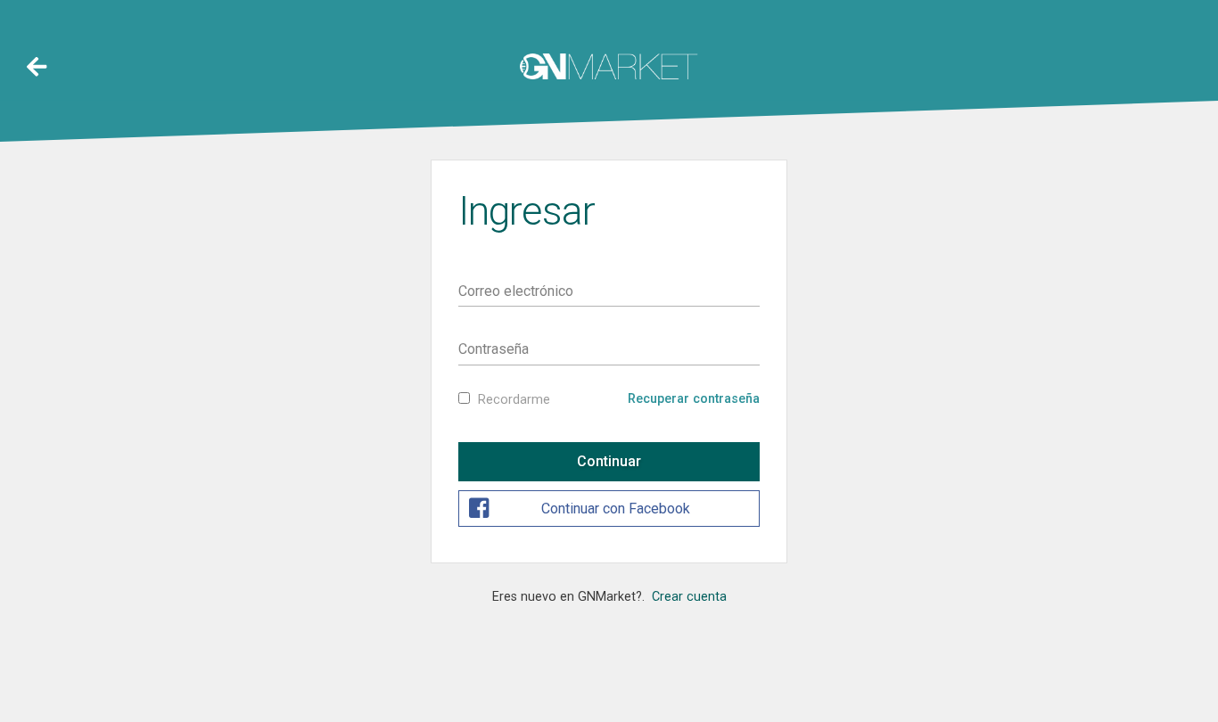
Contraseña (493, 348)
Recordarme (514, 399)
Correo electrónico (515, 291)
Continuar (609, 461)
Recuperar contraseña (694, 399)
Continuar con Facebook (615, 508)
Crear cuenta (689, 596)
